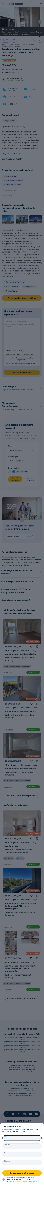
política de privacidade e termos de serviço (25, 1181)
